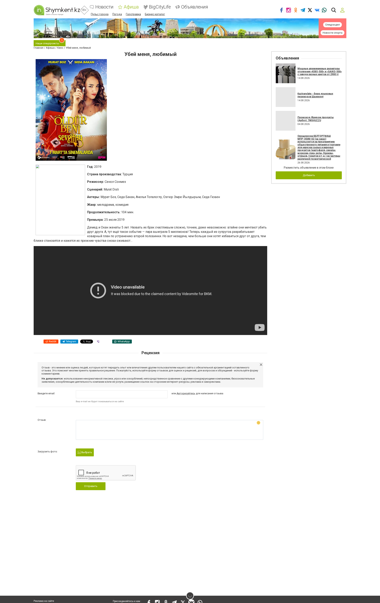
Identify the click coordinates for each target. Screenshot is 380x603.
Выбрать (86, 452)
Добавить (309, 175)
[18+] (57, 10)
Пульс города (99, 14)
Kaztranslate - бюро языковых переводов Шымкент (315, 95)
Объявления (194, 7)
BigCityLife (160, 7)
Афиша (131, 7)
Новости (104, 7)
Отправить (90, 486)
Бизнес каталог (155, 14)
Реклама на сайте (44, 601)
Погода (117, 14)
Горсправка (133, 14)
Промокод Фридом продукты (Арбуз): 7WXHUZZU (315, 119)
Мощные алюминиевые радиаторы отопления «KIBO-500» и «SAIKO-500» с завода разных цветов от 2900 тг (319, 71)
